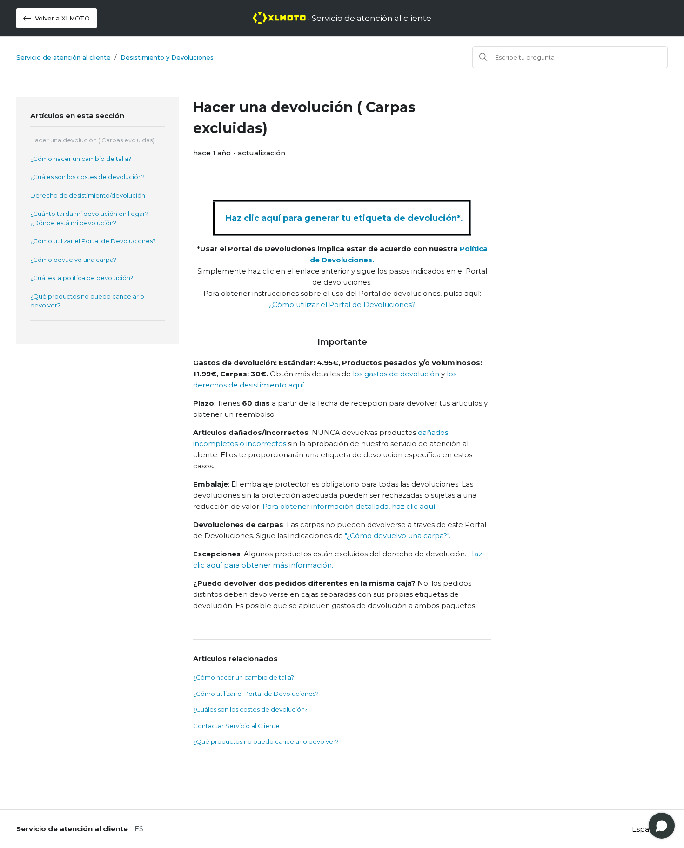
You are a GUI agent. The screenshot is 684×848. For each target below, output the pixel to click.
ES (138, 828)
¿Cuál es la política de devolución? (81, 277)
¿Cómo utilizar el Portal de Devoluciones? (93, 241)
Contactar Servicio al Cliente (236, 725)
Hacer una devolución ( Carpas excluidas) (92, 140)
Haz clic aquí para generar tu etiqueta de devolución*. (344, 218)
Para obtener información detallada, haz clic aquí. (348, 506)
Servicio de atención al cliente (63, 57)
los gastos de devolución (397, 373)
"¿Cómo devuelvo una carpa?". (396, 535)
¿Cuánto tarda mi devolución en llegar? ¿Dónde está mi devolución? (89, 218)
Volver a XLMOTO (62, 18)
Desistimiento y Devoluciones (167, 57)
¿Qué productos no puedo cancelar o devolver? (87, 301)
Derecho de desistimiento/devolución (87, 195)
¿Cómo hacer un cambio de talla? (80, 158)
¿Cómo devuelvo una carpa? (73, 259)
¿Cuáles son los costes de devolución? (87, 176)
